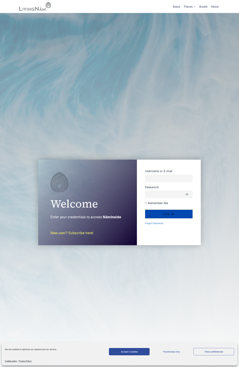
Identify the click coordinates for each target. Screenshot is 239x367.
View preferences (214, 351)
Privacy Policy (25, 361)
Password (152, 187)
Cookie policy (11, 361)
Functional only (171, 351)
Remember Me (157, 203)
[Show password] (187, 194)
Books (203, 6)
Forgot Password (154, 223)
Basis (176, 6)
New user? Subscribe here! (71, 233)
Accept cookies (129, 351)
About (215, 6)
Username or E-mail (158, 171)
